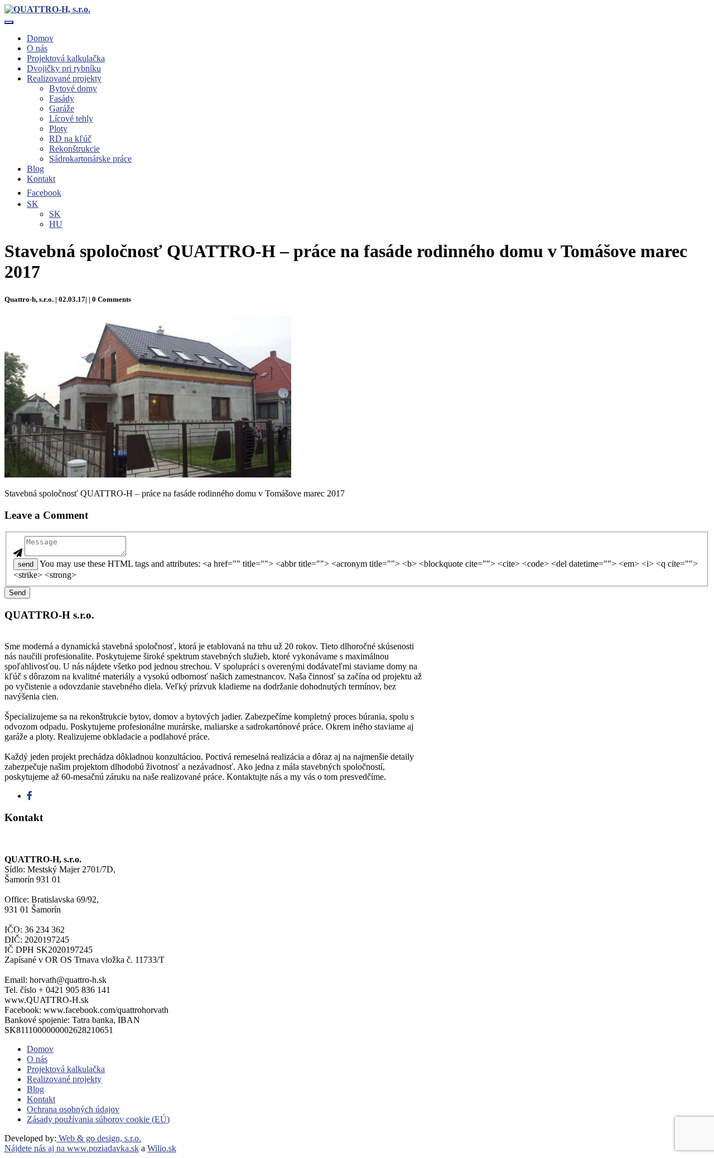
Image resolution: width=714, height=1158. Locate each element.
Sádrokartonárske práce (90, 158)
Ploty (58, 128)
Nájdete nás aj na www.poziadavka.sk (71, 1148)
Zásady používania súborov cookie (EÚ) (98, 1119)
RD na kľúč (70, 138)
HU (55, 224)
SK (55, 214)
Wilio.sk (161, 1148)
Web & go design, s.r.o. (98, 1138)
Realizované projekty (64, 78)
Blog (35, 168)
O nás (37, 48)
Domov (40, 38)
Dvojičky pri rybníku (64, 68)
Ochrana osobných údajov (73, 1109)
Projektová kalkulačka (66, 58)
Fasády (61, 98)
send (25, 564)
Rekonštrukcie (74, 148)
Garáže (61, 108)
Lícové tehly (71, 118)
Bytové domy (73, 88)
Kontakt (41, 179)
